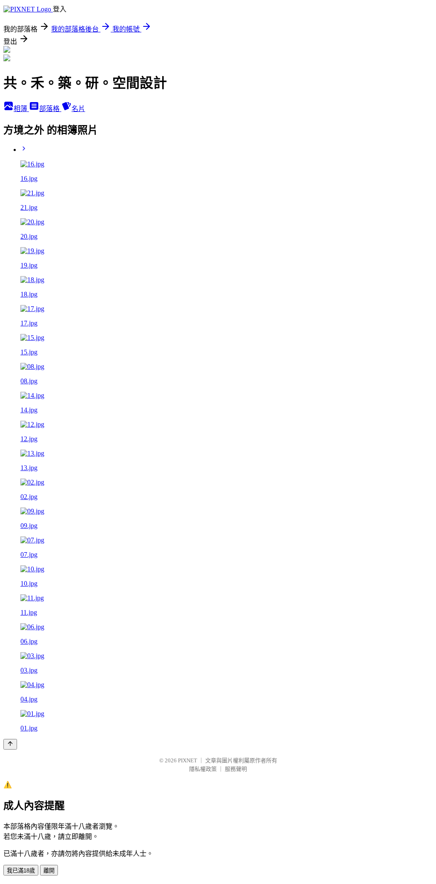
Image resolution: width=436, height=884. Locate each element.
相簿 (21, 108)
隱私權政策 (203, 769)
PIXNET (187, 760)
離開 (48, 870)
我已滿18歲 (21, 870)
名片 (78, 108)
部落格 (50, 108)
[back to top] (10, 744)
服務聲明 (236, 769)
